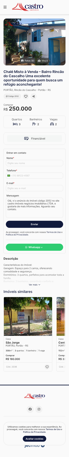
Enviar (34, 224)
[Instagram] (38, 409)
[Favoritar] (26, 96)
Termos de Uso (53, 232)
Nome (10, 158)
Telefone (12, 170)
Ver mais (33, 284)
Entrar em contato (16, 152)
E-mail (10, 183)
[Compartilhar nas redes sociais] (33, 96)
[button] (34, 42)
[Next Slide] (62, 42)
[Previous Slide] (6, 42)
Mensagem (13, 195)
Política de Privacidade (17, 234)
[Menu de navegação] (5, 7)
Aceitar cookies (34, 438)
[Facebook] (30, 409)
